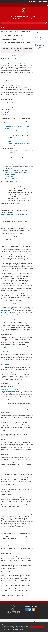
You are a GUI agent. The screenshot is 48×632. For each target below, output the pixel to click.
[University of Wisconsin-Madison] (24, 13)
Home (2, 31)
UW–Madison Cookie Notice (16, 629)
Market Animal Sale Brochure (10, 425)
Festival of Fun (37, 37)
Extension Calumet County (24, 16)
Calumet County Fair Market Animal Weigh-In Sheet (14, 214)
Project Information (15, 31)
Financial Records (9, 176)
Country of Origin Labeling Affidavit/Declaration (13, 319)
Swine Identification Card (14, 136)
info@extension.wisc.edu (28, 621)
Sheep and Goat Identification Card (17, 143)
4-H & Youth (7, 31)
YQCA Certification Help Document (14, 130)
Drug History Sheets (10, 174)
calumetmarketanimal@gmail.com (9, 102)
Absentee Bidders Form (11, 178)
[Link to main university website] (12, 613)
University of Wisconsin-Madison (24, 19)
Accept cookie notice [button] (37, 627)
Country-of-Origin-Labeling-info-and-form (16, 170)
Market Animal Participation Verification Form (16, 164)
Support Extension (42, 1)
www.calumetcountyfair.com (8, 391)
